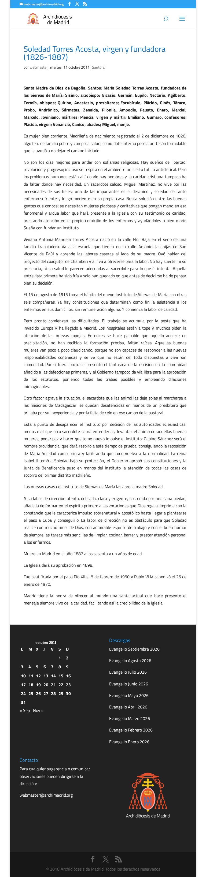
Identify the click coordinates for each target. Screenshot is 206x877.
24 (23, 693)
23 (68, 684)
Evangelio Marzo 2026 (129, 718)
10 (23, 676)
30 (68, 693)
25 (30, 693)
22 (60, 684)
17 (23, 684)
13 (45, 676)
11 (30, 676)
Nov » (38, 710)
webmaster (39, 67)
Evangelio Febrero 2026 (131, 730)
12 (38, 676)
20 (45, 684)
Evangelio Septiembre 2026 (134, 649)
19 (38, 684)
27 (45, 693)
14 (53, 676)
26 (38, 693)
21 (53, 684)
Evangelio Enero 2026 (129, 741)
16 (68, 676)
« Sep (25, 710)
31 (23, 702)
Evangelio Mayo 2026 (129, 695)
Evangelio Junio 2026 (128, 684)
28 (53, 693)
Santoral (98, 67)
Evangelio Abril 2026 (128, 707)
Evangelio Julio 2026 (128, 672)
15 (60, 676)
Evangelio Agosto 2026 (130, 660)
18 (30, 684)
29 (60, 693)
